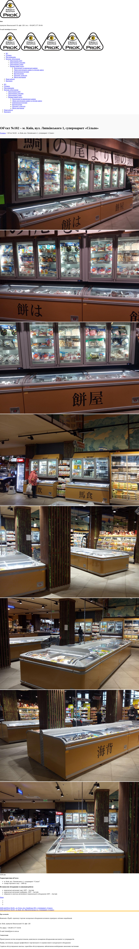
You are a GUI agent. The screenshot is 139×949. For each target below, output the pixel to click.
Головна (3, 133)
